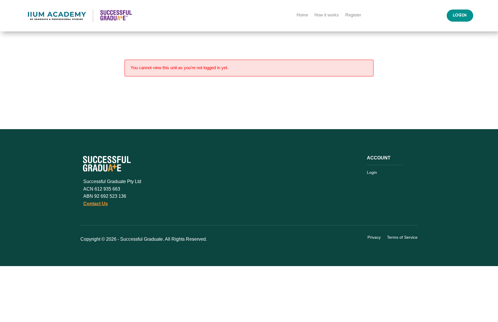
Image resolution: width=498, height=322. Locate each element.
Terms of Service (402, 238)
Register (353, 15)
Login (460, 15)
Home (302, 15)
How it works (326, 15)
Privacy (374, 238)
